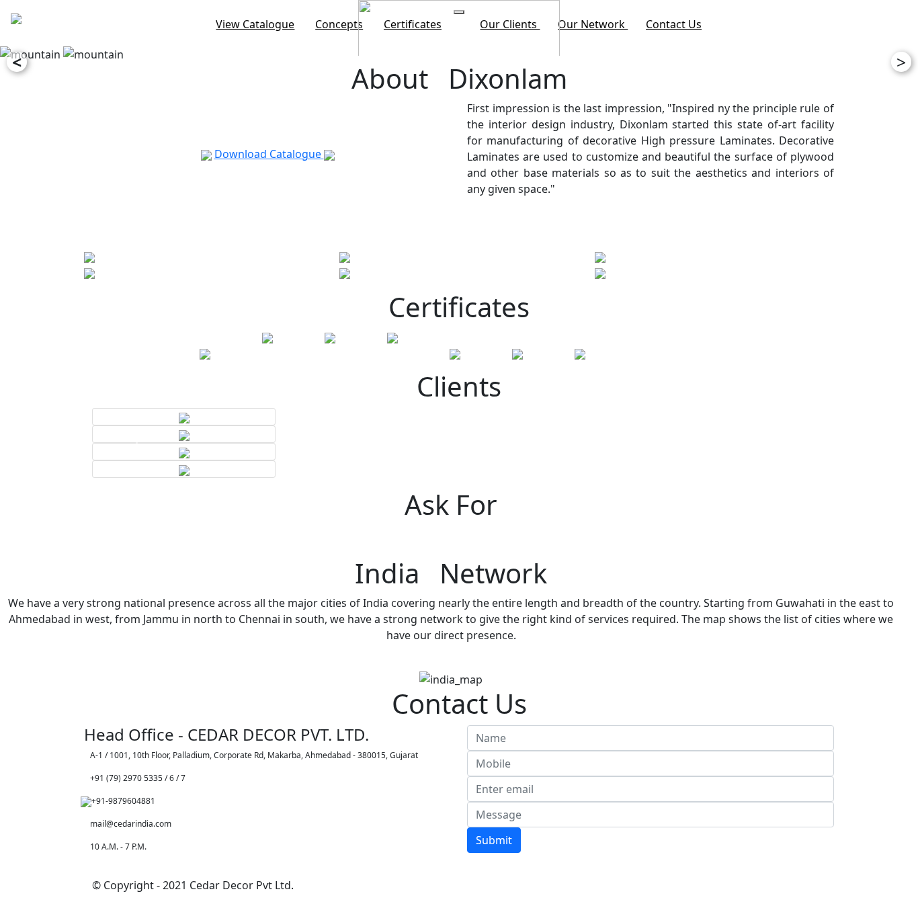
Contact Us (674, 24)
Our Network (593, 24)
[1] (89, 256)
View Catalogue (255, 24)
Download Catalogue (269, 154)
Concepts (339, 24)
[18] (600, 256)
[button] (140, 443)
